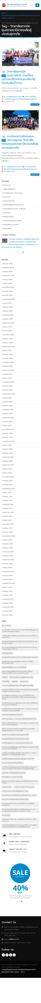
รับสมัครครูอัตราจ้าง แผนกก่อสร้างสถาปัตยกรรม (17, 743)
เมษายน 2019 (7, 611)
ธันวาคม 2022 (8, 437)
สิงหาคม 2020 (8, 548)
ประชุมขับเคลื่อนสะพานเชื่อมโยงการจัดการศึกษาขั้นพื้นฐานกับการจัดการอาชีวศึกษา (19, 704)
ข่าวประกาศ (6, 197)
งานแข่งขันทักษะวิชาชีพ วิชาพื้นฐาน (14, 209)
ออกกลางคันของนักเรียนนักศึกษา (12, 763)
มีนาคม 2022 (7, 473)
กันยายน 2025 (8, 307)
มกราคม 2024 (8, 386)
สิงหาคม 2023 (8, 406)
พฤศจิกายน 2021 (9, 488)
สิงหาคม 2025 (8, 311)
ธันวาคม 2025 (8, 295)
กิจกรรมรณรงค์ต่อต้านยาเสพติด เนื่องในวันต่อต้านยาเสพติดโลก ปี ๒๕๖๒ (19, 642)
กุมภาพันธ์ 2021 (8, 524)
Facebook (3, 955)
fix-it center (6, 626)
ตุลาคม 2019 (7, 587)
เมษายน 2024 (7, 374)
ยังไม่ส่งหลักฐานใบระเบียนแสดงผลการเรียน (15, 739)
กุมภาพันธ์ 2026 (8, 287)
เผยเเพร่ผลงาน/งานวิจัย (11, 224)
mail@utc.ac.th (14, 939)
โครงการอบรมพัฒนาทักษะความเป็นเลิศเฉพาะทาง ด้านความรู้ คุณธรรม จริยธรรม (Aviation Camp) (18, 810)
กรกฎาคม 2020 (8, 552)
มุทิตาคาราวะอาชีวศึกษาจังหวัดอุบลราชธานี (15, 735)
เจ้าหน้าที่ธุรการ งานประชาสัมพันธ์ (12, 777)
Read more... (35, 104)
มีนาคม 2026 (7, 283)
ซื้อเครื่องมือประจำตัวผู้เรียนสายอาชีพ (21, 677)
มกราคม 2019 (7, 615)
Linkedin (14, 955)
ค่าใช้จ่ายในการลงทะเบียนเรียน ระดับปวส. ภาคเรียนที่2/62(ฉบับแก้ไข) (17, 662)
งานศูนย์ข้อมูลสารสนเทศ (14, 96)
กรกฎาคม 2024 (8, 362)
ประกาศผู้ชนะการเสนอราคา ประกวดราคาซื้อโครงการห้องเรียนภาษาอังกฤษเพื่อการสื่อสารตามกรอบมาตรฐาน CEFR (19, 697)
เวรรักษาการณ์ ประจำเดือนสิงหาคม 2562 (15, 791)
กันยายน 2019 (7, 591)
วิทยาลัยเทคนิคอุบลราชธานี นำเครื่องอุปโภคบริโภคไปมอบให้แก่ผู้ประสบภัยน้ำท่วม (18, 77)
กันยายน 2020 (8, 544)
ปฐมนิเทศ (15, 681)
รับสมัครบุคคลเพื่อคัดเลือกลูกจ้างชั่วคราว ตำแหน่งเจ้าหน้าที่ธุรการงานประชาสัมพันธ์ (20, 748)
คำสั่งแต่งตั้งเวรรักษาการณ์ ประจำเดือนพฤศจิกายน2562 (20, 657)
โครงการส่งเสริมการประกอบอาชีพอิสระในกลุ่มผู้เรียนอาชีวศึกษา (18, 804)
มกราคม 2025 (8, 339)
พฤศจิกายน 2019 (9, 583)
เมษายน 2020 (7, 563)
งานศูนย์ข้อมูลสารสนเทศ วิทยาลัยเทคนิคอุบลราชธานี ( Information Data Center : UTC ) (19, 970)
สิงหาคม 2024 (8, 358)
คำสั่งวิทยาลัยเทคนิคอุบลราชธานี (13, 205)
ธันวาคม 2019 (7, 579)
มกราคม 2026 (8, 291)
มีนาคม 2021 (7, 520)
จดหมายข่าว (7, 213)
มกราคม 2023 (8, 433)
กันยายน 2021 (7, 496)
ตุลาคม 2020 (7, 540)
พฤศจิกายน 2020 (9, 536)
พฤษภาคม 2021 (8, 512)
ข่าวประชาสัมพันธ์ (30, 96)
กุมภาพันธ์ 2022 (8, 477)
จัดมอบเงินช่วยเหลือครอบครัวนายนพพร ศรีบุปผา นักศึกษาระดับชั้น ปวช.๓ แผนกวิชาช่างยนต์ (17, 672)
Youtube (10, 955)
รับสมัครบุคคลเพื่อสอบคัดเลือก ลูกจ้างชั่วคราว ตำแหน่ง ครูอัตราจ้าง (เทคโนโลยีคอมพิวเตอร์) (19, 754)
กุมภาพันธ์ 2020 (8, 571)
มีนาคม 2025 (7, 331)
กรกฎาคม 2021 (8, 504)
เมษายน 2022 (7, 469)
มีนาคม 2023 (7, 425)
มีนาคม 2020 (7, 567)
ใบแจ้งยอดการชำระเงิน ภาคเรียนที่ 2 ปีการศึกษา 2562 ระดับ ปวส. (19, 820)
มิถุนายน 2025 (8, 319)
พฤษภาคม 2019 (8, 607)
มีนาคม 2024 (7, 378)
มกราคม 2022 (8, 481)
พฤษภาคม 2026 (8, 275)
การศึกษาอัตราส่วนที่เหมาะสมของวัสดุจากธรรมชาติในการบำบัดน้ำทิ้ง (19, 636)
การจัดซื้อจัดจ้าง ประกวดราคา (12, 193)
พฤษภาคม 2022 (8, 465)
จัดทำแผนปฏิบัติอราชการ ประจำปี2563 (14, 667)
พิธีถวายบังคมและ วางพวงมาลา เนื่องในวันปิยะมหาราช (19, 719)
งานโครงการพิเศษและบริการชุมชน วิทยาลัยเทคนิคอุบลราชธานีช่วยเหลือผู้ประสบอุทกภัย (20, 142)
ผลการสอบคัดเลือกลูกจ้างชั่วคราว (12, 715)
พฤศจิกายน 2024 (9, 346)
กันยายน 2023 (8, 402)
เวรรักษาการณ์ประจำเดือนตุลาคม (24, 787)
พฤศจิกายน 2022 (9, 441)
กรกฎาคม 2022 (8, 457)
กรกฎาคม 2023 (8, 410)
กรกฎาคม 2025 (8, 315)
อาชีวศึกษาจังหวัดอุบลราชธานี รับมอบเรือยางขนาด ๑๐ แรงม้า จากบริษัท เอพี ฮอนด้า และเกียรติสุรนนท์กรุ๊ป (19, 768)
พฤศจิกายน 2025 (9, 299)
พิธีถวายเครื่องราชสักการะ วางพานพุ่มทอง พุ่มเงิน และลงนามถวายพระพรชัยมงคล (20, 724)
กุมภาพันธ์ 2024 (8, 382)
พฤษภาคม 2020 (8, 559)
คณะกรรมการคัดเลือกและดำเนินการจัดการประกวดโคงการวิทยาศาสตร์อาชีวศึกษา (19, 648)
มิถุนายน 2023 (8, 413)
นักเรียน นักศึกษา (8, 217)
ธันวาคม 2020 (8, 532)
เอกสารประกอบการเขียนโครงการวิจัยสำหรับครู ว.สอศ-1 (19, 795)
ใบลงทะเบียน (6, 815)
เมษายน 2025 (7, 327)
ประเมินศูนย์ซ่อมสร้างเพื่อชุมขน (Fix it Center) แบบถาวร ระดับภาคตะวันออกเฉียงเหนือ (20, 710)
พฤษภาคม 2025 (8, 323)
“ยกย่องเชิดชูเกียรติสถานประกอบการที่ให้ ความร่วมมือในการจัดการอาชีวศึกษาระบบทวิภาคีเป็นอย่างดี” (19, 826)
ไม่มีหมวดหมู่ (7, 228)
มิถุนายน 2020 (8, 556)
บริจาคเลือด (5, 681)
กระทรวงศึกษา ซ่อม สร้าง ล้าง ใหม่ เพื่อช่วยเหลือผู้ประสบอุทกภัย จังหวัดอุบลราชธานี (20, 631)
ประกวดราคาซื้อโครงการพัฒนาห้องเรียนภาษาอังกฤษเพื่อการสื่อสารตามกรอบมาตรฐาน (20, 690)
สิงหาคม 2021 (8, 500)
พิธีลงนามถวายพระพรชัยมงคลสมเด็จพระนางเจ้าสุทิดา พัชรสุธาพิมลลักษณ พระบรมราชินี (18, 730)
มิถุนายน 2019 (7, 603)
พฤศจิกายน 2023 (9, 394)
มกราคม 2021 (7, 528)
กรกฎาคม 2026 (8, 267)
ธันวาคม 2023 (8, 390)
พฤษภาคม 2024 (8, 370)
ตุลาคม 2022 (7, 445)
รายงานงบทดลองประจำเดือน (12, 220)
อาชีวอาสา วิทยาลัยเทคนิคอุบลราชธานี (13, 773)
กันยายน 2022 (8, 449)
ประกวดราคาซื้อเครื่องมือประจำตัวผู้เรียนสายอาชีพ (17, 685)
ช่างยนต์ (4, 677)
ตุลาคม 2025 (7, 303)
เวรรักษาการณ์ (6, 787)
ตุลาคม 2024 (7, 350)
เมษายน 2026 (7, 279)
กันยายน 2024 (8, 354)
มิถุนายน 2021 (7, 508)
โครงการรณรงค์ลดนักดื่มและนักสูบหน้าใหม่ (15, 799)
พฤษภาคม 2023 (8, 417)
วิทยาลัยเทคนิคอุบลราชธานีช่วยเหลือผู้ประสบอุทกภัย (20, 99)
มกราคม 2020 (8, 575)
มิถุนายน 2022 (8, 461)
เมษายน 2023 (7, 421)
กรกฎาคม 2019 (8, 599)
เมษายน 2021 (7, 516)
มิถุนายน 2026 (8, 271)
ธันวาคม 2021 (7, 484)
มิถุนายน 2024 (8, 366)
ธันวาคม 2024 (8, 342)
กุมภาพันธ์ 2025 (8, 335)
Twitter (7, 955)
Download (7, 185)
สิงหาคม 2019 (8, 595)
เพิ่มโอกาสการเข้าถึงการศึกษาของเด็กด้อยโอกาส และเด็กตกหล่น (19, 782)
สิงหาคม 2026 (8, 264)
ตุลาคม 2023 (7, 398)
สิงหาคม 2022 (8, 453)
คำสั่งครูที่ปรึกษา (7, 653)
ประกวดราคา (24, 681)
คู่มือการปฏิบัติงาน (10, 189)
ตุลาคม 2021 (7, 492)
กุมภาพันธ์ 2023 (8, 429)
